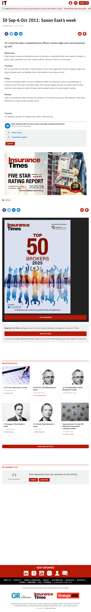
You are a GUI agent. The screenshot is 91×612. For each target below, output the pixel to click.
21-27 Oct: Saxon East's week (15, 387)
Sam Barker (9, 432)
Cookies (22, 582)
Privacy (46, 580)
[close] (86, 29)
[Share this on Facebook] (6, 34)
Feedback (47, 582)
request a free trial (78, 338)
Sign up (10, 144)
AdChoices (81, 580)
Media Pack (70, 580)
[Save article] (85, 34)
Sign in (58, 29)
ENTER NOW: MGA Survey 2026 (75, 9)
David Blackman (40, 395)
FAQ (39, 582)
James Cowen (69, 434)
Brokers (7, 200)
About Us (7, 580)
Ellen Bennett (39, 432)
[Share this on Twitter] (11, 34)
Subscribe (32, 582)
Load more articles (45, 446)
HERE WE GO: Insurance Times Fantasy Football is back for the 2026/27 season (33, 9)
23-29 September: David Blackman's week (72, 388)
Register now (45, 334)
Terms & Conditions (32, 580)
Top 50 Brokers (45, 317)
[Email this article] (21, 34)
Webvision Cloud (50, 608)
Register (44, 480)
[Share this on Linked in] (16, 34)
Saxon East (8, 26)
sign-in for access (43, 338)
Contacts (17, 580)
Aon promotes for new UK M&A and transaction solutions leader (73, 426)
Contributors (57, 580)
